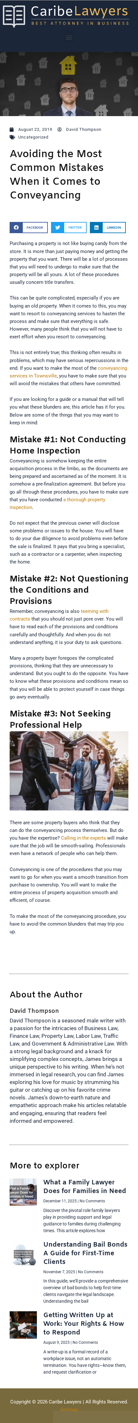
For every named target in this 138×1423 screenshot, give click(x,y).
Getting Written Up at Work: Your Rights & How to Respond (83, 1324)
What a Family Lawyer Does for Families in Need (84, 1187)
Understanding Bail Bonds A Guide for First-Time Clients (85, 1253)
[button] (69, 37)
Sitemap (69, 1409)
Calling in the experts (83, 838)
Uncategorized (33, 137)
